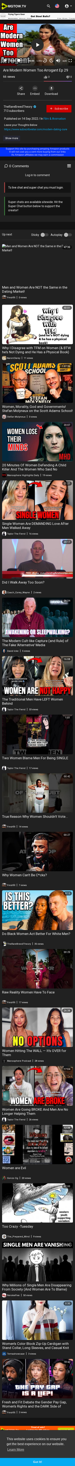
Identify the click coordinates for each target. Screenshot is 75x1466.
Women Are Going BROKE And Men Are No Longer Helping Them (35, 1111)
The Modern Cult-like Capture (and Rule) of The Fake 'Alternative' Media (35, 643)
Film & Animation (55, 118)
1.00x (39, 61)
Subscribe (61, 108)
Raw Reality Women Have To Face (28, 992)
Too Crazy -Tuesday (17, 1226)
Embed (35, 94)
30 (45, 60)
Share (21, 94)
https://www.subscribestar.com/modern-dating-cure (35, 129)
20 (51, 60)
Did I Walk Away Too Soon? (23, 582)
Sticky (35, 234)
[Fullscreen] (70, 60)
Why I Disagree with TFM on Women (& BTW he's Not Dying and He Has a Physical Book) (36, 350)
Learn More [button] (15, 1449)
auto (64, 61)
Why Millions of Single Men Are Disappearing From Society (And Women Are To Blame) (36, 1287)
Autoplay (56, 234)
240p (63, 50)
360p (63, 44)
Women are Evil (14, 1168)
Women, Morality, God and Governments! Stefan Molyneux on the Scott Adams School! (37, 409)
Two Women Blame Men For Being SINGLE (35, 758)
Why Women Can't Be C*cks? (24, 875)
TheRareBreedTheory (18, 106)
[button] (57, 6)
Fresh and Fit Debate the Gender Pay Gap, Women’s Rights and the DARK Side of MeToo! (34, 1406)
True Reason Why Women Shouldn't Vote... (35, 816)
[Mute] (58, 60)
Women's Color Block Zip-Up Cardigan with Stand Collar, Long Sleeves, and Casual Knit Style (35, 1348)
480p (63, 38)
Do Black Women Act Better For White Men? (36, 934)
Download (51, 94)
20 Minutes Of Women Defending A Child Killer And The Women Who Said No (34, 467)
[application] (37, 45)
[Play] (5, 60)
